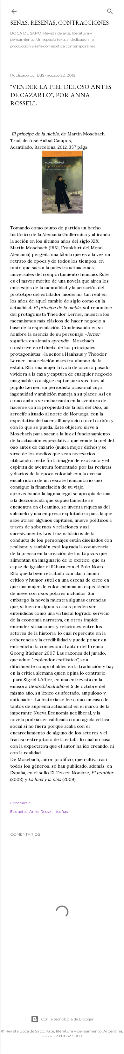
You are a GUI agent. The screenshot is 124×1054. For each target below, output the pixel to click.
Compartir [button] (20, 803)
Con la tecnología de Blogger (67, 1019)
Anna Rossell (40, 811)
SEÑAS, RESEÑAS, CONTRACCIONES (59, 22)
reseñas (61, 811)
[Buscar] (110, 10)
